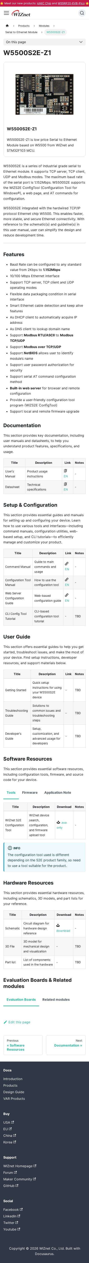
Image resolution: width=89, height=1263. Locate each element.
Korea (7, 1142)
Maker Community (17, 1179)
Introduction (12, 1079)
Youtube (9, 1229)
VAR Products (14, 1098)
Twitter (8, 1223)
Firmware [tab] (30, 792)
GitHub (8, 1186)
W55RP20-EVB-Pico (71, 3)
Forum (8, 1172)
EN (66, 476)
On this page (16, 42)
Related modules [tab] (56, 999)
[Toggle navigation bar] (6, 13)
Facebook (11, 1209)
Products (10, 1085)
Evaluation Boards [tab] (21, 999)
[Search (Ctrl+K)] (82, 13)
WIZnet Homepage (17, 1166)
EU (5, 1129)
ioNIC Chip (44, 3)
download (63, 930)
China (7, 1135)
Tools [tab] (11, 792)
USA (6, 1122)
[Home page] (7, 25)
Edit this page (19, 1022)
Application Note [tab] (57, 792)
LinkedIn (9, 1216)
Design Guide (13, 1092)
